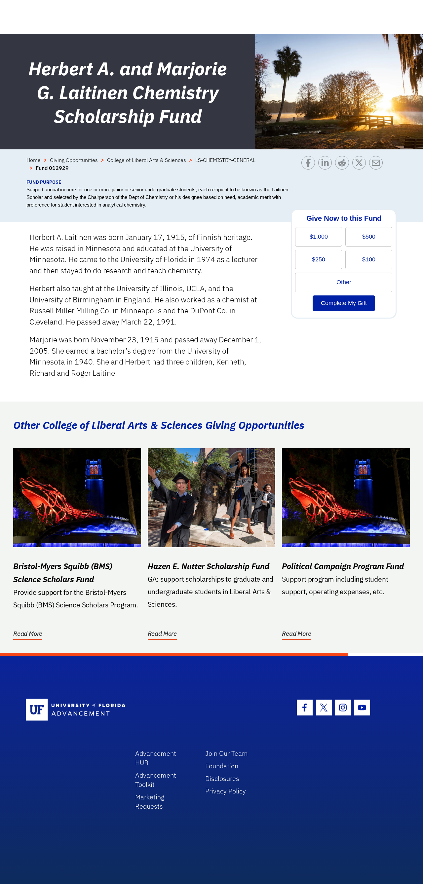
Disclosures (222, 778)
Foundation (221, 765)
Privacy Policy (225, 791)
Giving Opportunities (74, 160)
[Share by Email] (377, 167)
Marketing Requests (150, 801)
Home (33, 160)
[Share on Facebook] (309, 167)
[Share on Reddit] (343, 167)
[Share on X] (360, 167)
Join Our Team (226, 753)
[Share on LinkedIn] (326, 167)
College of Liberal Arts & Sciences (146, 160)
